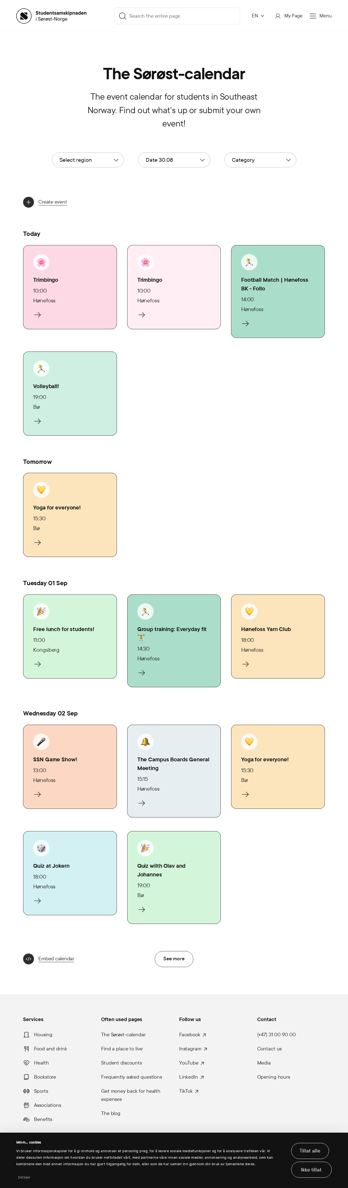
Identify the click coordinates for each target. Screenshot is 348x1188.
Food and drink (50, 1049)
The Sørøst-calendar (123, 1035)
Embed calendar (56, 959)
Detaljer (24, 1177)
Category (243, 160)
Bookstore (45, 1077)
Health (41, 1063)
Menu (325, 16)
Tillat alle (310, 1151)
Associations (47, 1105)
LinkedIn (188, 1077)
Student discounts (121, 1063)
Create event (52, 202)
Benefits (43, 1119)
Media (264, 1063)
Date (159, 160)
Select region (76, 160)
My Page (293, 16)
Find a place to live (122, 1049)
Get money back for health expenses (130, 1095)
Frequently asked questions (131, 1077)
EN (255, 16)
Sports (41, 1091)
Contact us (269, 1049)
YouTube (188, 1063)
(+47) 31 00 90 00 (276, 1035)
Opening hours (273, 1077)
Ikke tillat (311, 1170)
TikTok (186, 1091)
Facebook (189, 1035)
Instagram (190, 1049)
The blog (110, 1113)
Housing (43, 1035)
